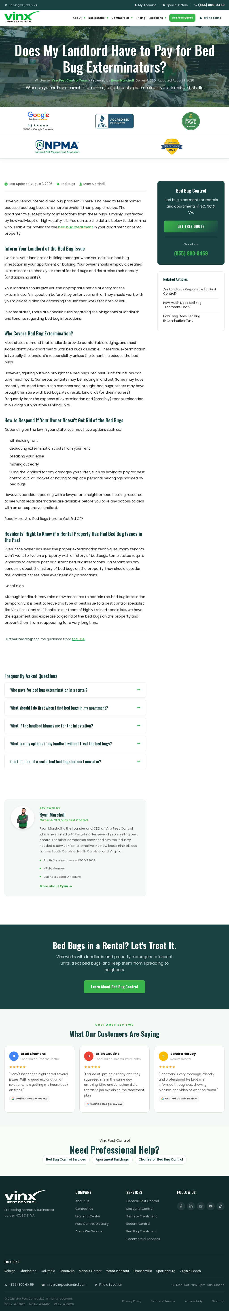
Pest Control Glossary (92, 1223)
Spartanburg (165, 1271)
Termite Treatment (141, 1216)
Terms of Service (163, 1301)
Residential (98, 18)
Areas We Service (88, 1231)
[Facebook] (181, 1206)
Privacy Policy (131, 1301)
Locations (157, 18)
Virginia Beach (190, 1271)
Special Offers (177, 5)
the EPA (78, 639)
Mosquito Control (139, 1208)
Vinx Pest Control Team (70, 80)
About (79, 18)
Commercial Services (143, 1239)
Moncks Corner (90, 1271)
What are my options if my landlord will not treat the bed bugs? (61, 744)
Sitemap (218, 1301)
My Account (147, 5)
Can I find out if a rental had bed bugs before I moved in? (55, 761)
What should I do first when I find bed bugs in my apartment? (59, 708)
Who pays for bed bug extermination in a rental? (48, 690)
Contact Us (84, 1208)
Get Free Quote (182, 17)
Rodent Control (138, 1223)
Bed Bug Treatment (141, 1231)
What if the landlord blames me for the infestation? (51, 726)
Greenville (67, 1271)
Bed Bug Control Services (66, 1159)
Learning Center (87, 1216)
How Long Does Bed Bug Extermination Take (181, 318)
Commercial (122, 18)
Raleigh (9, 1271)
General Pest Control (142, 1201)
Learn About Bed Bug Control (114, 986)
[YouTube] (211, 1206)
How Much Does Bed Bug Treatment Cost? (182, 305)
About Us (82, 1201)
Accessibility (194, 1301)
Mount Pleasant (117, 1271)
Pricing (141, 18)
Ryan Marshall (122, 80)
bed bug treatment (75, 227)
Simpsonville (143, 1271)
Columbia (48, 1271)
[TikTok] (220, 1206)
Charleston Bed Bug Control (161, 1159)
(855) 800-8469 (211, 5)
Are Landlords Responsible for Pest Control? (189, 291)
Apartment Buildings (112, 1159)
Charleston (28, 1271)
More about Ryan (54, 886)
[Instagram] (201, 1206)
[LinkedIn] (191, 1206)
